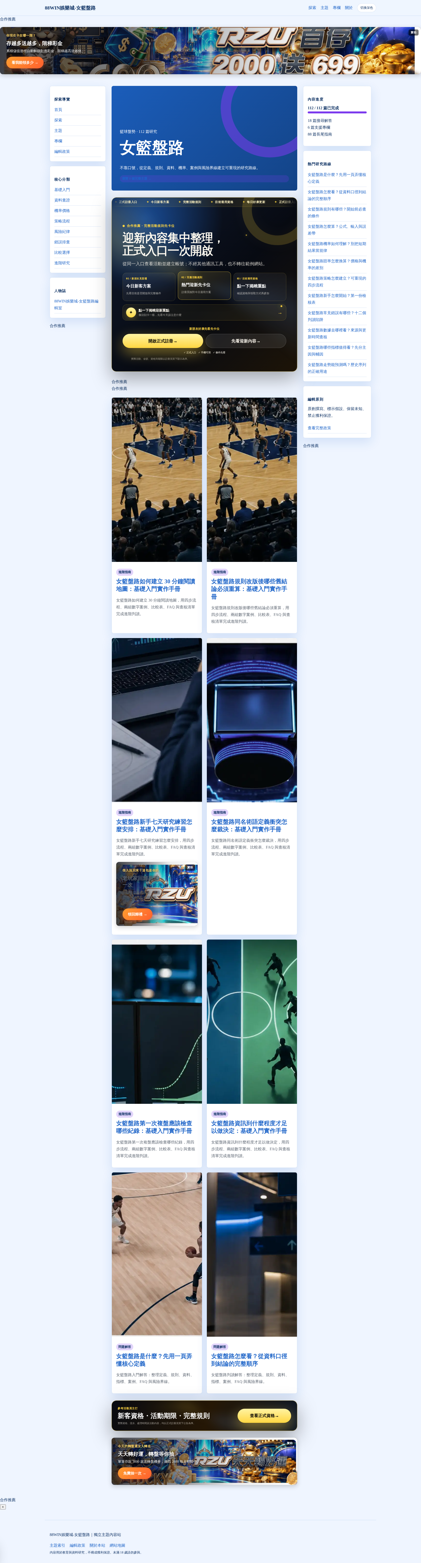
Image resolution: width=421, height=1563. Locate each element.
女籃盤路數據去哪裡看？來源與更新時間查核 (337, 333)
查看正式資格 (264, 1415)
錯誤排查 (62, 242)
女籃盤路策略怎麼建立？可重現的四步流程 (337, 281)
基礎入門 (62, 190)
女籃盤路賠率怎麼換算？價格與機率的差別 (337, 264)
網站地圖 (117, 1545)
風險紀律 (62, 231)
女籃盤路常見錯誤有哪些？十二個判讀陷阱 (337, 316)
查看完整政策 (319, 428)
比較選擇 (62, 252)
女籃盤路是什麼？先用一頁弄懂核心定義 (337, 177)
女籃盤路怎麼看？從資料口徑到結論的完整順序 (337, 195)
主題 (324, 8)
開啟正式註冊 (162, 341)
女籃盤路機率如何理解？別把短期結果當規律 (337, 246)
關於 (349, 8)
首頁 (58, 110)
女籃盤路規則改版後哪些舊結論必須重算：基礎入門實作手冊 (249, 589)
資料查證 (62, 200)
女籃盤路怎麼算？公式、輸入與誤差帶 (337, 229)
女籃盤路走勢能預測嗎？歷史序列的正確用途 (337, 367)
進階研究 (62, 263)
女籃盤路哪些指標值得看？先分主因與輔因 (337, 350)
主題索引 (57, 1545)
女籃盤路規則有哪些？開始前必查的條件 (337, 212)
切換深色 (366, 7)
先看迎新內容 (245, 341)
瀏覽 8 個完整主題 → (136, 178)
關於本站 (97, 1545)
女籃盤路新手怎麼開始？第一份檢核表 (337, 298)
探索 (312, 8)
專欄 (337, 8)
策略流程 (62, 221)
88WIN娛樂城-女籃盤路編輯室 (76, 304)
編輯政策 (62, 151)
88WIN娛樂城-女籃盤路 (70, 7)
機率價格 (62, 211)
